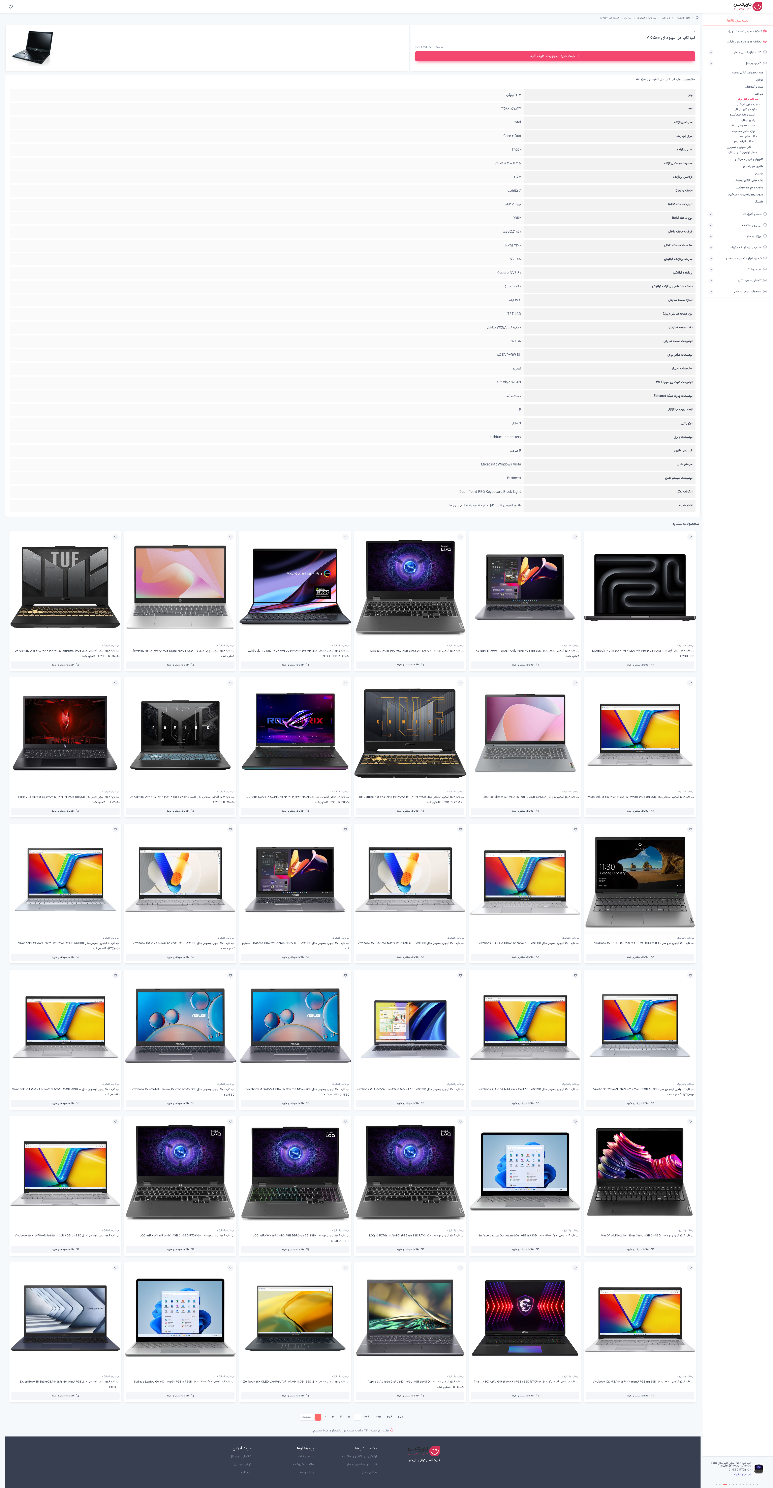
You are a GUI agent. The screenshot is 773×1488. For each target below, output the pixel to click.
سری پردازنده (684, 135)
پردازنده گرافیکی (682, 272)
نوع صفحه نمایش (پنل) (677, 313)
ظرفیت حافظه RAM (680, 204)
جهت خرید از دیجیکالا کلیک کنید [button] (552, 56)
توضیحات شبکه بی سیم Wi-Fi (674, 382)
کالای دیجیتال (683, 18)
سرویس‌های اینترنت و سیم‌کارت (745, 194)
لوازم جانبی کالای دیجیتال (749, 180)
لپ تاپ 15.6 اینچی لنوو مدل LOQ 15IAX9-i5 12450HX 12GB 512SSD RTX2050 (417, 650)
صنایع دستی (369, 1472)
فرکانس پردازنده (682, 177)
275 (378, 1417)
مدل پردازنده (684, 149)
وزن (690, 94)
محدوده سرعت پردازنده (678, 163)
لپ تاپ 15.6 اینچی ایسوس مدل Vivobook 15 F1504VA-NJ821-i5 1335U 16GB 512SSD (641, 797)
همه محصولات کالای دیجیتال (747, 73)
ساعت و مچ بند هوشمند (749, 187)
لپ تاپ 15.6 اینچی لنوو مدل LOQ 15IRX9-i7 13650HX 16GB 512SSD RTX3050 (416, 1235)
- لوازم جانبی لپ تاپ (748, 104)
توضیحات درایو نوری (680, 354)
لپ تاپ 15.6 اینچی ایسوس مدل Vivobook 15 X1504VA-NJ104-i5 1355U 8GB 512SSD (67, 1235)
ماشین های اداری (753, 166)
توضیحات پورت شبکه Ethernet (673, 395)
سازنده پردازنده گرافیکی (678, 259)
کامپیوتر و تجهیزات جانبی (749, 159)
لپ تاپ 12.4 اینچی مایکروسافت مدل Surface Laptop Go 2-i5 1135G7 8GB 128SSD (528, 1235)
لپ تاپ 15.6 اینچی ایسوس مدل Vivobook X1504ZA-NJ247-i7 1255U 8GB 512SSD (643, 1381)
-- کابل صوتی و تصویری (740, 147)
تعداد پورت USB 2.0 (680, 409)
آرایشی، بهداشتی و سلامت (359, 1456)
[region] (738, 741)
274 (367, 1417)
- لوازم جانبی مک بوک (744, 131)
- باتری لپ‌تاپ (749, 120)
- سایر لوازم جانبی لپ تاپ (742, 153)
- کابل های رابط (748, 137)
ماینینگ (758, 201)
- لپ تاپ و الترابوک (749, 99)
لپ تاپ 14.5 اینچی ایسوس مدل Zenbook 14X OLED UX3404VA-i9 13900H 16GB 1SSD (296, 1381)
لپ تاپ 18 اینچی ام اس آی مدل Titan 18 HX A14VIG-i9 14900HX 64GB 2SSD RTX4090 (526, 1381)
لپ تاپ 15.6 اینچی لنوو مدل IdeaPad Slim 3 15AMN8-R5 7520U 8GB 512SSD (531, 797)
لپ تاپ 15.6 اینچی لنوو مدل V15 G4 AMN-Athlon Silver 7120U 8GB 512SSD (647, 1235)
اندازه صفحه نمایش (680, 300)
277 (400, 1417)
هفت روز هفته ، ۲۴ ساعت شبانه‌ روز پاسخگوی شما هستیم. (350, 1430)
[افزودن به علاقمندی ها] (690, 537)
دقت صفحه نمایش (680, 327)
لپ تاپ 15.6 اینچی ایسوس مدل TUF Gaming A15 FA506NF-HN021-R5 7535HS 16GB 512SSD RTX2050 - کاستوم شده (732, 1468)
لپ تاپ (759, 94)
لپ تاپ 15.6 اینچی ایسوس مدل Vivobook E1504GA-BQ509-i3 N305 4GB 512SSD (528, 943)
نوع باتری (686, 423)
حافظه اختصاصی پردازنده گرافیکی (672, 286)
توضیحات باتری (683, 437)
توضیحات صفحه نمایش (677, 341)
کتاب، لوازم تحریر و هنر (362, 1464)
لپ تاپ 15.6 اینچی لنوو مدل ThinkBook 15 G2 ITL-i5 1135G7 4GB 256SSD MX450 (643, 943)
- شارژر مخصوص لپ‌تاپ (743, 126)
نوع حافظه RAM (682, 218)
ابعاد (689, 108)
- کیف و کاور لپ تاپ (745, 109)
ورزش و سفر (306, 1472)
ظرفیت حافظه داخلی (680, 231)
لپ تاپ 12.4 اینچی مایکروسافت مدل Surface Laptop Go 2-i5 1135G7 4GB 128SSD (184, 1381)
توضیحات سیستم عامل (678, 478)
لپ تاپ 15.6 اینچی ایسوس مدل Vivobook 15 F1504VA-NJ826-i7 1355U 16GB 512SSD (411, 943)
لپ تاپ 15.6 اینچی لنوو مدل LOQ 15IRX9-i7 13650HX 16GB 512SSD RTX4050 (187, 1235)
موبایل (759, 79)
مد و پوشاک (306, 1456)
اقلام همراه (685, 505)
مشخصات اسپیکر (682, 368)
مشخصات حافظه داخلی (678, 245)
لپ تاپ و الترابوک (646, 18)
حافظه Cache (684, 190)
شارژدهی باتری (683, 450)
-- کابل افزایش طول (742, 142)
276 (389, 1417)
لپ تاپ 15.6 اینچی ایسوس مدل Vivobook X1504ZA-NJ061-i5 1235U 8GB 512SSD (528, 1089)
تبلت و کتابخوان (754, 87)
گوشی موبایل (242, 1464)
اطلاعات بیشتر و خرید (637, 665)
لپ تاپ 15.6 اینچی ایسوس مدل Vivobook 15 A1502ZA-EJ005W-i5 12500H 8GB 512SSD (410, 1089)
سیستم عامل (684, 464)
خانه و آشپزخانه (303, 1464)
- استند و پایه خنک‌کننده (743, 115)
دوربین (759, 173)
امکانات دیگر (684, 491)
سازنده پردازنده (683, 122)
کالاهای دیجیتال (240, 1456)
